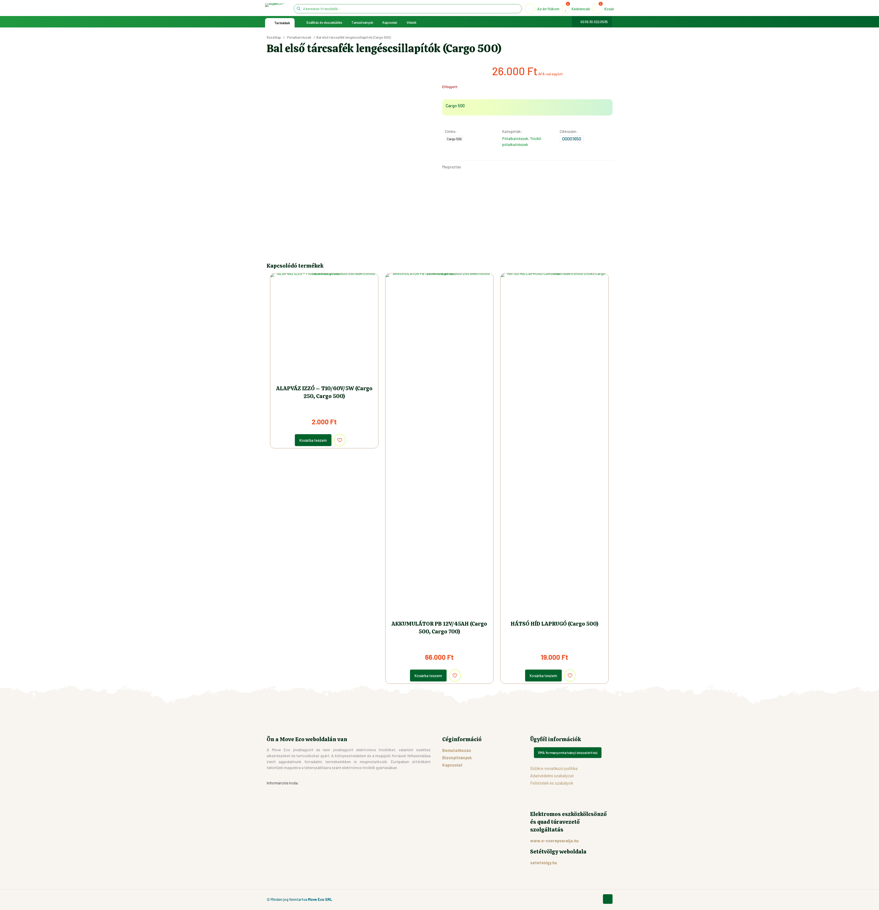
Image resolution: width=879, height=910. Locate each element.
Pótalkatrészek (299, 37)
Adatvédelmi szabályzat (552, 775)
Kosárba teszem (313, 440)
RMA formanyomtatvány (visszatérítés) (567, 753)
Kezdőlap (274, 37)
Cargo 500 (454, 139)
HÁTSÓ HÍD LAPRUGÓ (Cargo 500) (554, 623)
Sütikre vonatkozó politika (554, 768)
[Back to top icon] (608, 899)
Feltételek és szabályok (551, 783)
